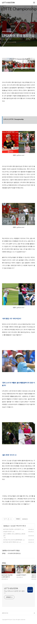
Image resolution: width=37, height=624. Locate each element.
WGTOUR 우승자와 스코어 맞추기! (12, 529)
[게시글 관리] (11, 519)
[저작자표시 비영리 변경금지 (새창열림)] (25, 519)
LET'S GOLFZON (8, 3)
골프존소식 (6, 526)
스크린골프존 (6, 620)
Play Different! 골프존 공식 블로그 (14, 592)
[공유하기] (8, 519)
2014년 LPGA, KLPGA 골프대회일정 (12, 540)
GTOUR (13, 526)
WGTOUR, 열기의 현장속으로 (10, 542)
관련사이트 (5, 613)
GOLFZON (5, 617)
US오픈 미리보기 (7, 531)
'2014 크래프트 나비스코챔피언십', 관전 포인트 (14, 534)
